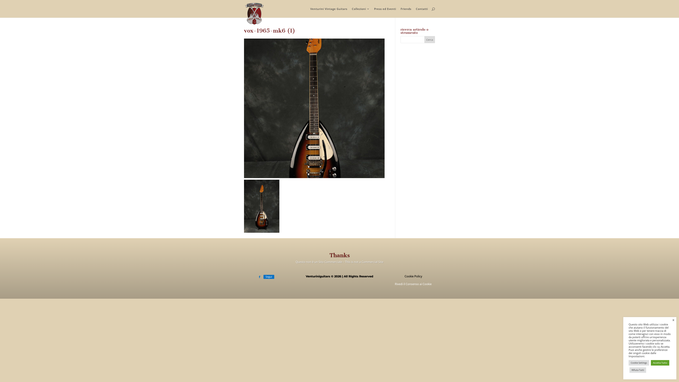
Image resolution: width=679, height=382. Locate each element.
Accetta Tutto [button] (660, 362)
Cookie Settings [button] (639, 362)
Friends (406, 9)
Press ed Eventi (385, 9)
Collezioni (359, 9)
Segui (269, 276)
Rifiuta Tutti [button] (638, 370)
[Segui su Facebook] (259, 276)
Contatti (422, 9)
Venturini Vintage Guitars (328, 9)
